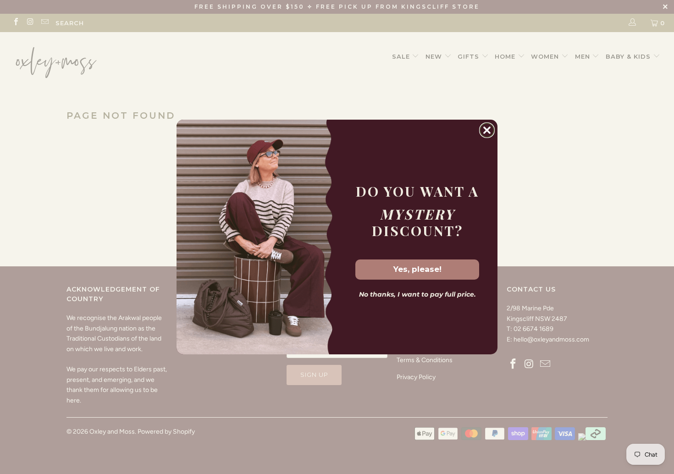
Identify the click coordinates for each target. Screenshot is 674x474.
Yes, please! (417, 269)
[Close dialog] (487, 130)
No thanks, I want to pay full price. (417, 294)
